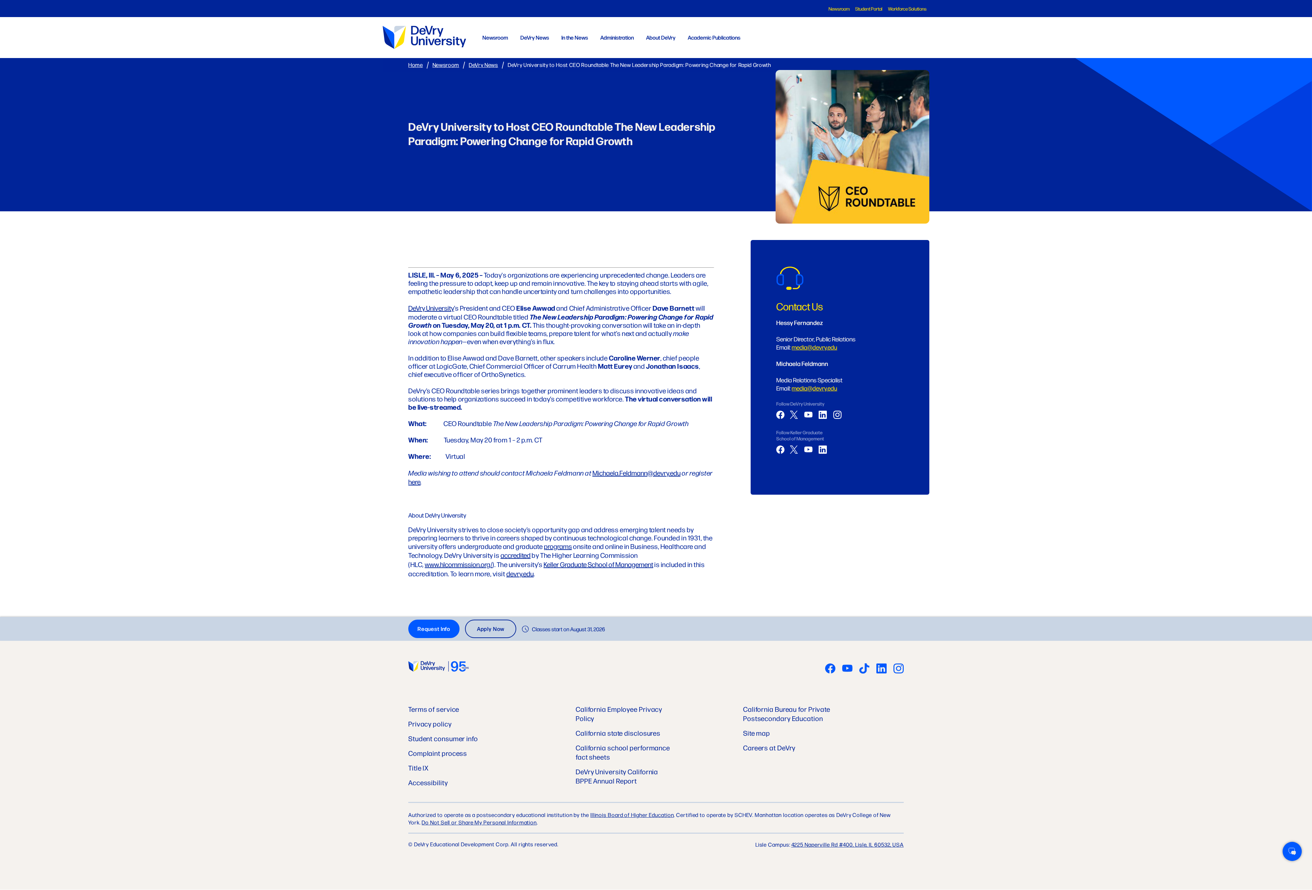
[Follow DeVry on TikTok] (864, 669)
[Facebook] (780, 415)
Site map (756, 733)
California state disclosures (618, 733)
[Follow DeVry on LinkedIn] (881, 669)
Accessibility (428, 782)
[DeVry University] (424, 37)
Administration (617, 37)
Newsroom (839, 8)
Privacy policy (430, 723)
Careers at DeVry (769, 747)
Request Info (434, 628)
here (414, 481)
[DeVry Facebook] (830, 669)
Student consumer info (443, 738)
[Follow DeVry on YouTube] (847, 669)
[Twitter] (794, 415)
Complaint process (437, 753)
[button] (1292, 851)
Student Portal (869, 8)
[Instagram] (837, 415)
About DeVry (660, 37)
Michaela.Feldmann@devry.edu (636, 472)
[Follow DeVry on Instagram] (898, 669)
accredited (516, 555)
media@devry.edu (814, 347)
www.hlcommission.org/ (458, 564)
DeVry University (431, 307)
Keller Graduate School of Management (598, 564)
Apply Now (491, 628)
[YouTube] (808, 415)
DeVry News (534, 37)
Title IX (418, 767)
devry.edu (520, 573)
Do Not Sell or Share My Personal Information (479, 822)
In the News (574, 37)
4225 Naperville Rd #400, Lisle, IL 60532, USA (847, 844)
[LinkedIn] (823, 415)
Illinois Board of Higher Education (632, 814)
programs (558, 546)
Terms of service (433, 709)
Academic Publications (714, 37)
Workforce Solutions (907, 8)
